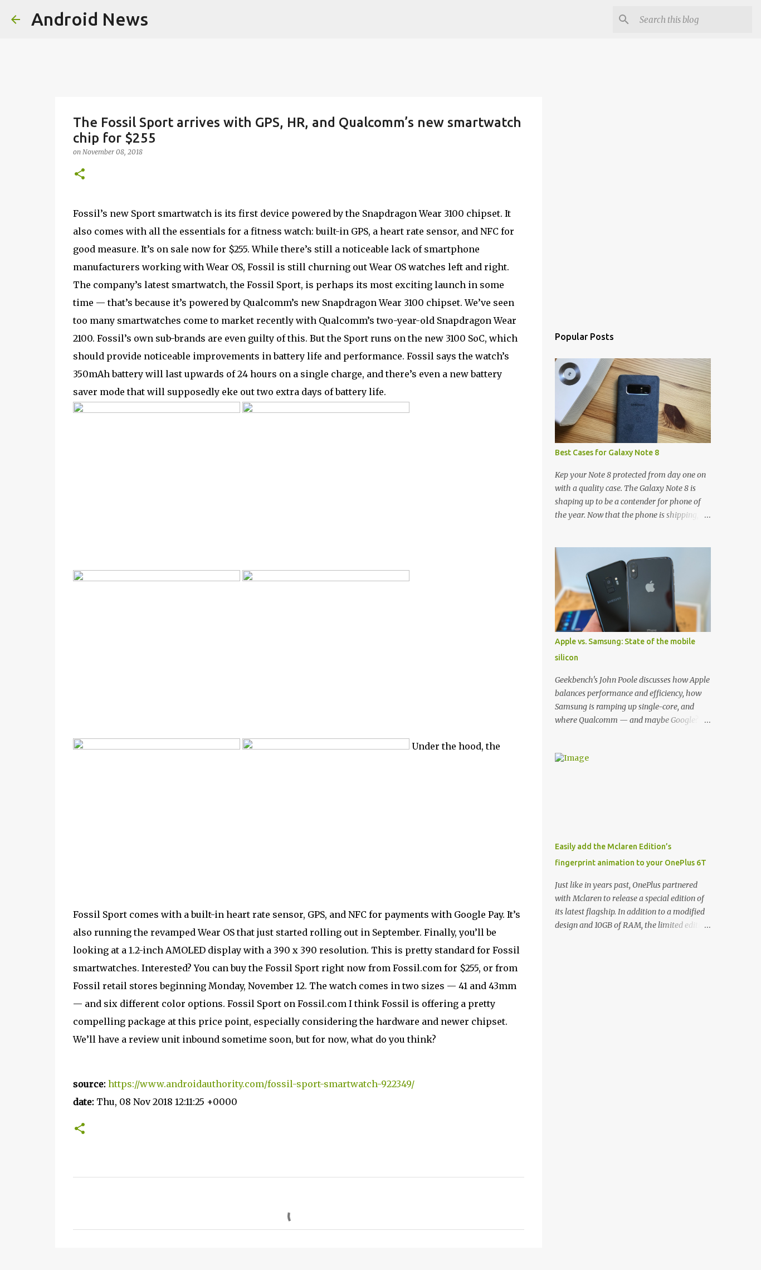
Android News (89, 19)
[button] (79, 174)
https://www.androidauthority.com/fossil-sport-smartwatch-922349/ (261, 1083)
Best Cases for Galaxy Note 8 (607, 452)
